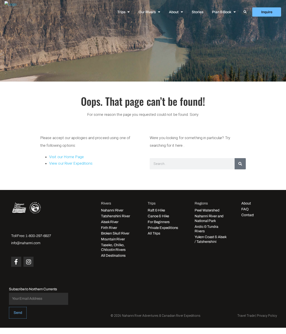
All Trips (154, 233)
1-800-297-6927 (38, 236)
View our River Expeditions (71, 163)
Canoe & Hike (158, 216)
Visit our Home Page (66, 157)
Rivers (106, 203)
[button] (245, 12)
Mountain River (113, 239)
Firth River (109, 228)
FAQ (245, 209)
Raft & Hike (156, 210)
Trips (121, 12)
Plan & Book (221, 12)
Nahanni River (112, 210)
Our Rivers (147, 12)
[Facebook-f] (16, 262)
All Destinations (113, 255)
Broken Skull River (115, 233)
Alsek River (109, 222)
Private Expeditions (163, 228)
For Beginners (159, 222)
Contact (247, 215)
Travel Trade (246, 315)
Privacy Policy (267, 315)
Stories (197, 12)
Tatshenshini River (115, 216)
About (173, 12)
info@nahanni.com (25, 243)
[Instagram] (28, 262)
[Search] (240, 163)
